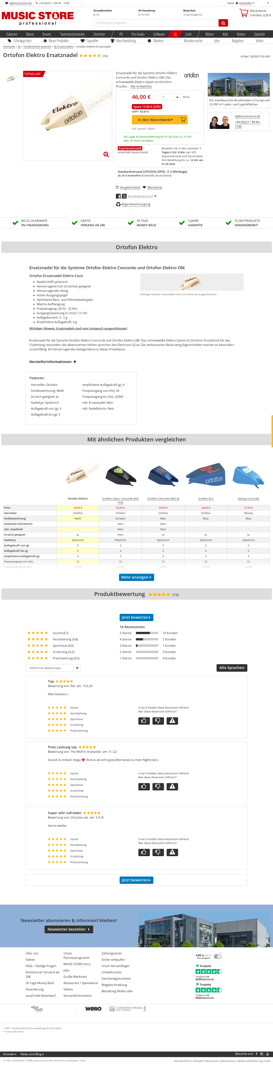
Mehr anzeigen (134, 577)
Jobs (217, 40)
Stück (186, 97)
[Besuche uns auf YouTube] (268, 1054)
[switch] (217, 956)
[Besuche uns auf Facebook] (256, 1054)
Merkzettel (154, 187)
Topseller (92, 40)
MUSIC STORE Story (77, 964)
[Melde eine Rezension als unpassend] (172, 721)
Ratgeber (238, 40)
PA (121, 34)
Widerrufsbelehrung (250, 1061)
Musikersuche (193, 40)
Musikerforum (183, 1061)
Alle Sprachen (232, 667)
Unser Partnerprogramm (77, 955)
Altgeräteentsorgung (135, 204)
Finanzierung (35, 989)
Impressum (212, 1061)
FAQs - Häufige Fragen (41, 966)
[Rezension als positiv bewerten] (144, 721)
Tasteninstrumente (72, 34)
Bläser (210, 34)
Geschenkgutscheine (116, 978)
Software (159, 34)
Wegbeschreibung (114, 985)
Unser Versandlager (116, 966)
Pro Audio (137, 34)
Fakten (30, 960)
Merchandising (126, 40)
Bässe (30, 34)
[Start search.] (223, 23)
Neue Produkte (59, 40)
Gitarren (11, 34)
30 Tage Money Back (40, 983)
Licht (188, 34)
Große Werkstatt (75, 977)
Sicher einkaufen (113, 960)
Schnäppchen (22, 40)
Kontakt (8, 1054)
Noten (241, 34)
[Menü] (221, 953)
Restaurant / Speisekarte (81, 983)
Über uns (32, 953)
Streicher (99, 34)
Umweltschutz (111, 972)
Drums (47, 34)
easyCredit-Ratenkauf (41, 996)
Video (259, 40)
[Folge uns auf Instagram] (262, 1054)
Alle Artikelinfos (141, 86)
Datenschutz (228, 1061)
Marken (158, 40)
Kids (225, 34)
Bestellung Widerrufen (117, 991)
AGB (267, 1061)
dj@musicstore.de (20, 3)
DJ (175, 34)
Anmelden (245, 3)
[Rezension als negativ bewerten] (158, 721)
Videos (68, 989)
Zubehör (259, 34)
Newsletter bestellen (67, 929)
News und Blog (31, 1054)
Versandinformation (78, 996)
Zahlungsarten (112, 953)
